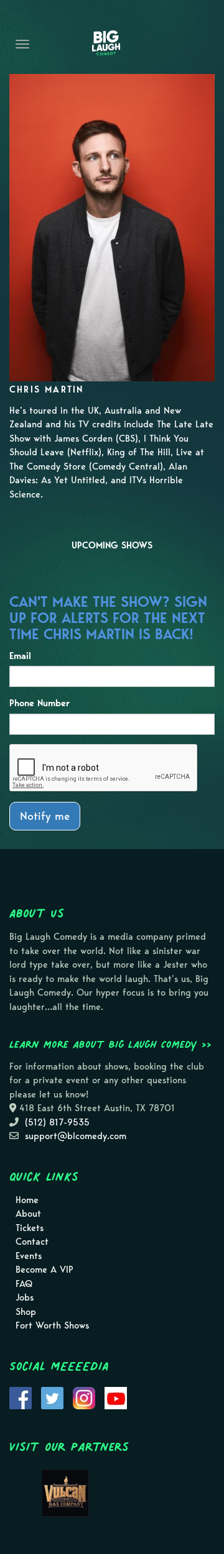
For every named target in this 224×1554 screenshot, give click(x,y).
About (28, 1213)
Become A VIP (44, 1269)
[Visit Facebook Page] (20, 1396)
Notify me (45, 815)
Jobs (25, 1297)
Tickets (30, 1228)
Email (20, 655)
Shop (26, 1311)
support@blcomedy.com (75, 1136)
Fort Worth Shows (52, 1325)
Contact (32, 1241)
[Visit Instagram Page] (84, 1396)
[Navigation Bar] (22, 44)
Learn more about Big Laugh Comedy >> (110, 1044)
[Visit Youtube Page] (116, 1396)
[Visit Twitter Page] (52, 1396)
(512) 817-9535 (57, 1122)
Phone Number (39, 703)
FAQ (24, 1283)
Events (29, 1255)
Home (27, 1200)
